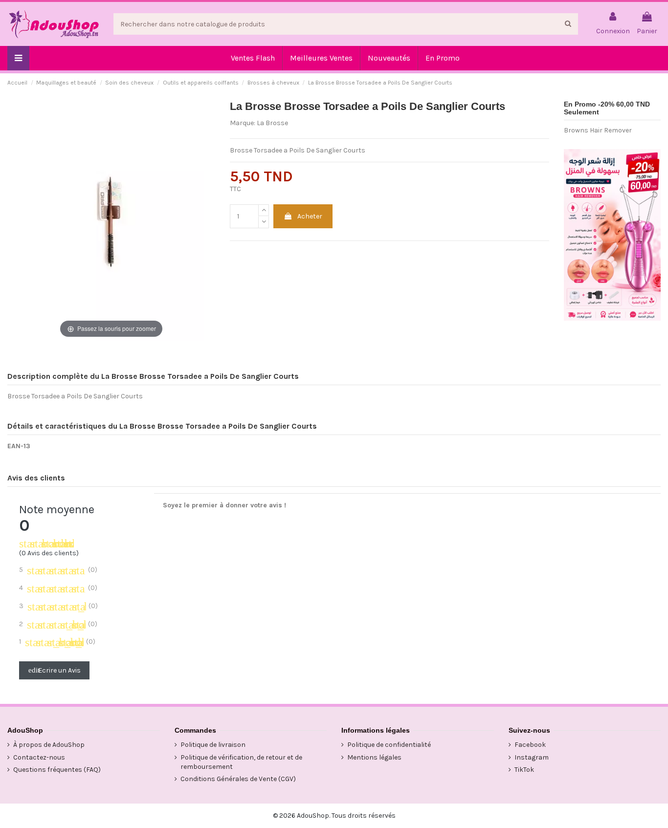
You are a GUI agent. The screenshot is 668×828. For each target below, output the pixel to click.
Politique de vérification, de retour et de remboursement (241, 762)
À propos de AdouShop (49, 745)
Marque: (242, 123)
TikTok (524, 769)
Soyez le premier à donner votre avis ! (224, 505)
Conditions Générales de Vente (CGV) (238, 779)
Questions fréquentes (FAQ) (57, 769)
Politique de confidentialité (389, 745)
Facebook (530, 745)
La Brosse (272, 123)
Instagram (531, 757)
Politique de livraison (212, 745)
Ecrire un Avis (54, 670)
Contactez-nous (39, 757)
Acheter (309, 216)
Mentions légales (374, 757)
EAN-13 (18, 446)
